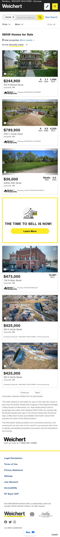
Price (4, 24)
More (17, 24)
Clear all (51, 24)
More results (26, 40)
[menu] (55, 6)
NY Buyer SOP (11, 493)
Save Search (51, 17)
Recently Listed (16, 45)
